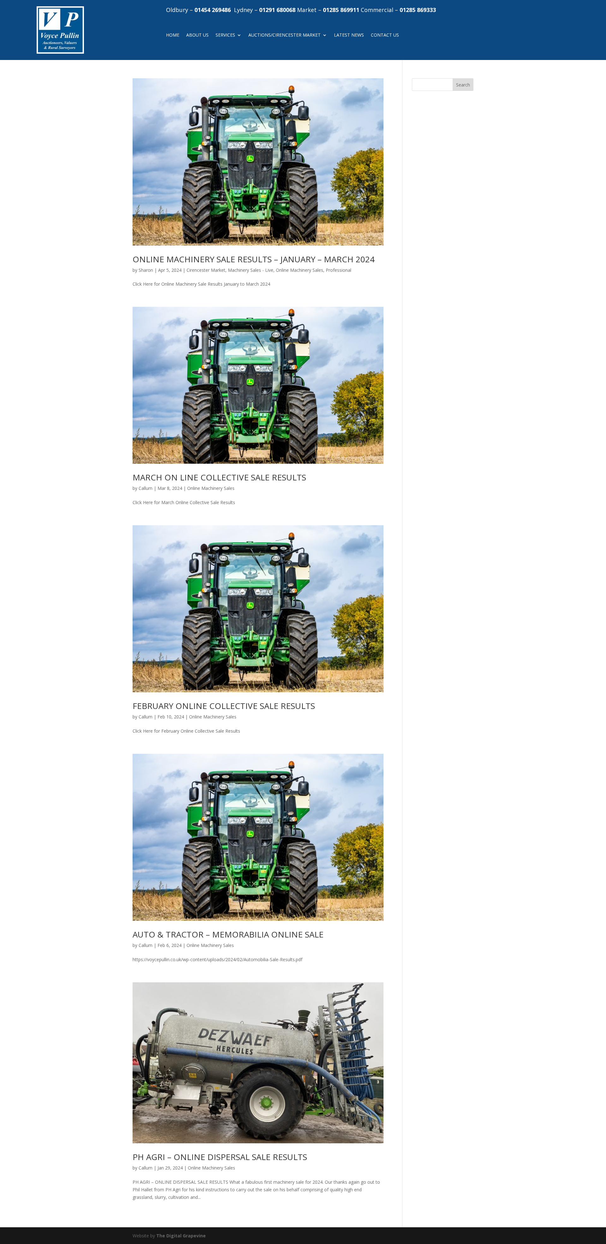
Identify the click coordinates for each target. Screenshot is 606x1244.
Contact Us (385, 35)
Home (172, 35)
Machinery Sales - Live (250, 270)
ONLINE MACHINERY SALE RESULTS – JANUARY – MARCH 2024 (254, 259)
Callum (145, 488)
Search (463, 85)
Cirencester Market (206, 270)
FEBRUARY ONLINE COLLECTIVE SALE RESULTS (224, 705)
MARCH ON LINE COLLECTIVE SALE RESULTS (219, 477)
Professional (338, 270)
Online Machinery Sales (299, 270)
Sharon (146, 270)
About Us (197, 35)
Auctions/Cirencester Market (284, 35)
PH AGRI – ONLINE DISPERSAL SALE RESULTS (220, 1157)
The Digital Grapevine (181, 1236)
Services (225, 35)
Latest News (349, 35)
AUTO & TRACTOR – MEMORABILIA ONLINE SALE (228, 934)
